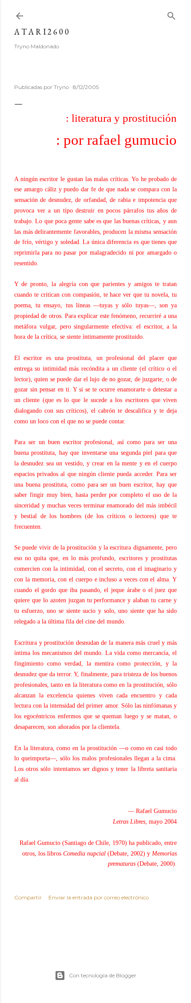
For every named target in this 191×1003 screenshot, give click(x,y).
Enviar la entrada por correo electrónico (98, 897)
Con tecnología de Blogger (102, 975)
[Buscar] (171, 14)
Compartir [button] (28, 897)
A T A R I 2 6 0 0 (41, 32)
